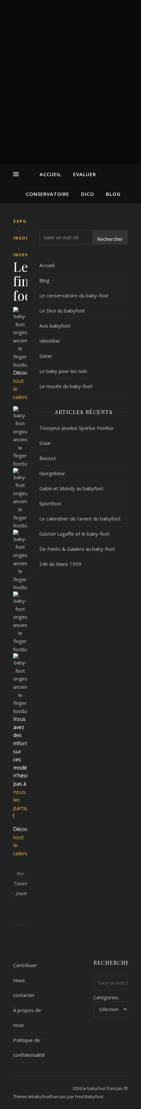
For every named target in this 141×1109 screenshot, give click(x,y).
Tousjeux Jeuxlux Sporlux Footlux (76, 428)
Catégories (105, 997)
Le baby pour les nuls (63, 371)
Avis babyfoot (54, 325)
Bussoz (47, 458)
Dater (45, 356)
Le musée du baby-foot (65, 386)
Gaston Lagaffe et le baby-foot (74, 533)
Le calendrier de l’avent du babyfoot (80, 518)
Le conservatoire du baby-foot (74, 295)
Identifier (49, 340)
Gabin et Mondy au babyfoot (71, 488)
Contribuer (25, 965)
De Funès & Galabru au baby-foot (77, 548)
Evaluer (84, 174)
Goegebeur (52, 473)
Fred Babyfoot (89, 1096)
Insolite (25, 238)
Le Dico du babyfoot (62, 310)
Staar (45, 443)
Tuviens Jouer (22, 888)
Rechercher (110, 239)
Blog (113, 194)
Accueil (50, 174)
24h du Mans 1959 (60, 564)
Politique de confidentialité (29, 1047)
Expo (20, 221)
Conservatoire (47, 194)
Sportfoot (50, 503)
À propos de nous (27, 1017)
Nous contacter (24, 987)
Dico (87, 194)
